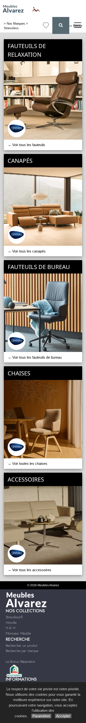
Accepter (63, 716)
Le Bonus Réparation (20, 661)
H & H (10, 627)
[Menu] (77, 25)
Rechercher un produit (21, 645)
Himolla (11, 622)
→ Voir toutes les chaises (27, 463)
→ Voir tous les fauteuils (26, 145)
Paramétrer (41, 716)
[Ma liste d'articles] (45, 25)
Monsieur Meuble (18, 633)
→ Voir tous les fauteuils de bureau (35, 357)
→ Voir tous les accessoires (29, 570)
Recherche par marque (22, 650)
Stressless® (14, 617)
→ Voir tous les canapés (27, 251)
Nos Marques (16, 23)
